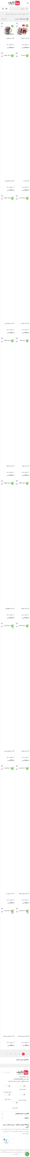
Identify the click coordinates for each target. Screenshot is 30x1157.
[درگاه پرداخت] (6, 1141)
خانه (27, 14)
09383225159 (23, 1077)
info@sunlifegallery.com (20, 1079)
